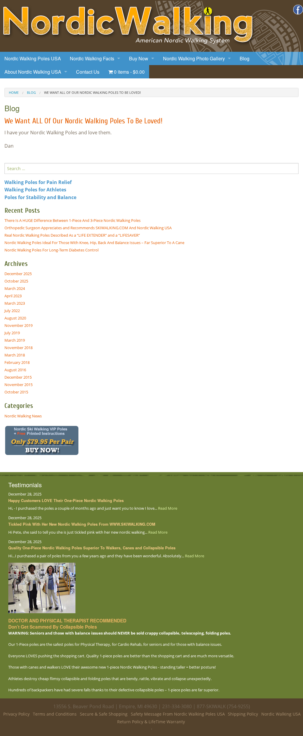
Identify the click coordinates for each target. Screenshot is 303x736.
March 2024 (14, 288)
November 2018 (18, 347)
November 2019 (18, 325)
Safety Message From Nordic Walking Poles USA (178, 714)
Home (14, 92)
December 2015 (18, 377)
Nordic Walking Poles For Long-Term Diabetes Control (51, 250)
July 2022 (12, 310)
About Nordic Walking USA (32, 71)
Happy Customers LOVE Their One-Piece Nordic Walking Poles (66, 500)
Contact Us (87, 71)
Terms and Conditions (55, 714)
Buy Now (138, 58)
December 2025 (18, 273)
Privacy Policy (16, 714)
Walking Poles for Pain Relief (38, 182)
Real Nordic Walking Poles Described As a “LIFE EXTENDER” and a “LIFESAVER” (72, 235)
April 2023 (13, 295)
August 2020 (15, 318)
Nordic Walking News (23, 416)
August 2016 (15, 369)
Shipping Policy (243, 714)
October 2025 (16, 281)
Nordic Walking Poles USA (32, 58)
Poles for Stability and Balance (40, 197)
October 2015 (16, 392)
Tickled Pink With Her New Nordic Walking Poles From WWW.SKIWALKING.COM (81, 524)
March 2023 (14, 303)
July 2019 (12, 332)
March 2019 (14, 340)
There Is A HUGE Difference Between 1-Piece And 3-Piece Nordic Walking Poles (72, 220)
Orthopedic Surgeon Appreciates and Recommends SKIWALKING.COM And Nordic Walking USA (88, 227)
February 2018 (17, 362)
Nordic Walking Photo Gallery (194, 58)
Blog (244, 58)
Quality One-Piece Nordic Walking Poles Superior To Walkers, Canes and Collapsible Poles (91, 548)
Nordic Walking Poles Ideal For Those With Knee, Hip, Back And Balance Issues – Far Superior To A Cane (94, 242)
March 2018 (14, 355)
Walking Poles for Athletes (35, 189)
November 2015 (18, 384)
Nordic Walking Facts (92, 58)
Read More (167, 508)
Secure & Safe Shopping (104, 714)
